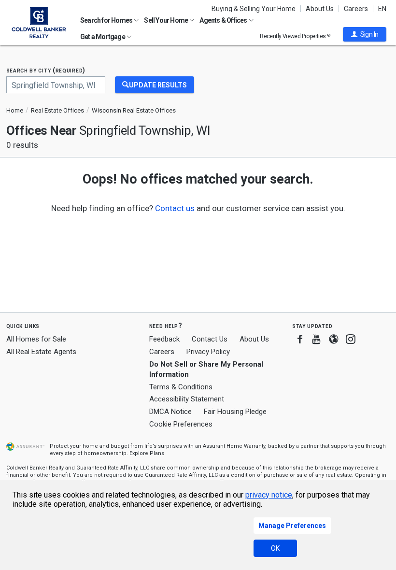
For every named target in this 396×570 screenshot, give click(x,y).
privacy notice (268, 494)
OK (275, 548)
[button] (364, 34)
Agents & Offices (223, 20)
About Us (320, 8)
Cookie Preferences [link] (180, 424)
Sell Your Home (166, 20)
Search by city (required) (46, 70)
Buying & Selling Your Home (254, 8)
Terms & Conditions (180, 387)
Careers (356, 8)
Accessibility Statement (186, 399)
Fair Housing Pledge (235, 411)
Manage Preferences (292, 525)
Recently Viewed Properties (293, 36)
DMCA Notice (170, 411)
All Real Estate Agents (41, 351)
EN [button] (382, 9)
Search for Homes (106, 20)
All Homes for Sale (36, 339)
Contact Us (209, 339)
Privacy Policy (208, 351)
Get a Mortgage (103, 37)
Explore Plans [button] (146, 453)
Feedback (164, 339)
